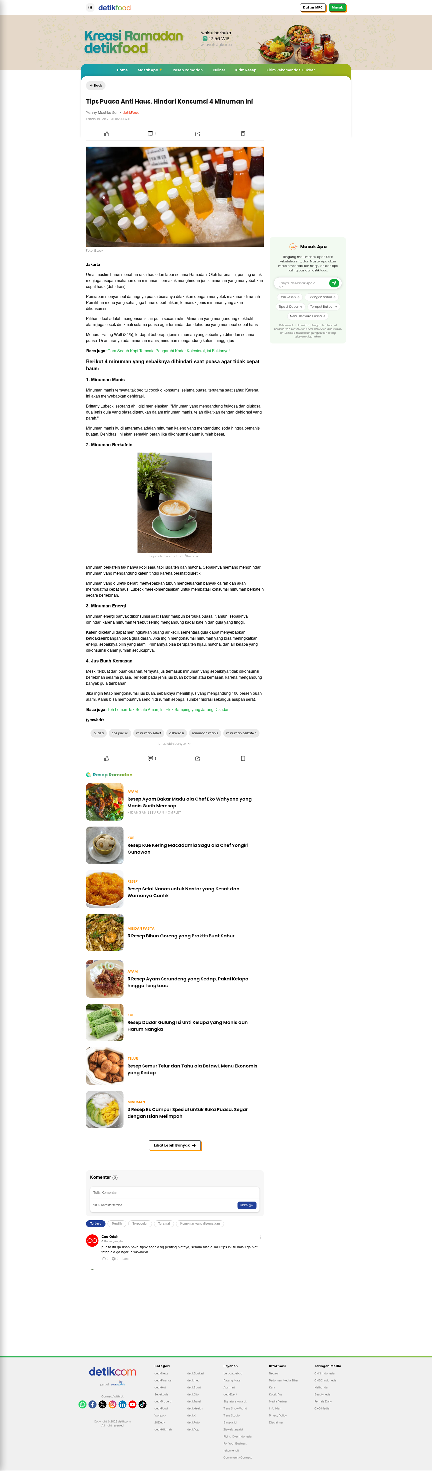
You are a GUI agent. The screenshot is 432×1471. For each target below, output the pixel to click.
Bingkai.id (230, 1422)
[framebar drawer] (90, 7)
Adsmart (229, 1387)
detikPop (193, 1429)
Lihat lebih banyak (172, 744)
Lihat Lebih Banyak (172, 1145)
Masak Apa (148, 70)
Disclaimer (276, 1422)
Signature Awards (235, 1401)
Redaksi (274, 1373)
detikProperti (163, 1401)
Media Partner (278, 1401)
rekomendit (231, 1450)
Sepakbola (161, 1394)
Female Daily (323, 1401)
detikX (191, 1415)
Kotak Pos (275, 1394)
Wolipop (160, 1415)
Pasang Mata (232, 1380)
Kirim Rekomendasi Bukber (290, 70)
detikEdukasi (195, 1373)
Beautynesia (322, 1394)
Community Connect (238, 1457)
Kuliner (219, 70)
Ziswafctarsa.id (233, 1429)
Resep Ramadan (188, 70)
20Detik (159, 1422)
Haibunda (321, 1387)
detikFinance (162, 1380)
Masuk (337, 7)
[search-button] (334, 283)
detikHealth (194, 1408)
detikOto (193, 1394)
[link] (112, 1369)
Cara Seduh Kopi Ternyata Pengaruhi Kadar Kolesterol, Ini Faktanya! (169, 351)
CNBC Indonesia (325, 1380)
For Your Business (235, 1443)
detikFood (161, 1408)
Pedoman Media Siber (283, 1380)
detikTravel (194, 1401)
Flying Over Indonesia (238, 1436)
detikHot (160, 1387)
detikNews (161, 1373)
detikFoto (193, 1422)
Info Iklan (275, 1408)
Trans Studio (232, 1415)
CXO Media (321, 1408)
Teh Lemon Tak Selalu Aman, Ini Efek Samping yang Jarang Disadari (169, 709)
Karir (272, 1387)
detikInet (193, 1380)
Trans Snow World (235, 1408)
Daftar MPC (313, 7)
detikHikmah (163, 1429)
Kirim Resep (245, 70)
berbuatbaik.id (233, 1373)
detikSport (194, 1387)
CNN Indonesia (324, 1373)
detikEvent (230, 1394)
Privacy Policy (277, 1415)
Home (122, 70)
